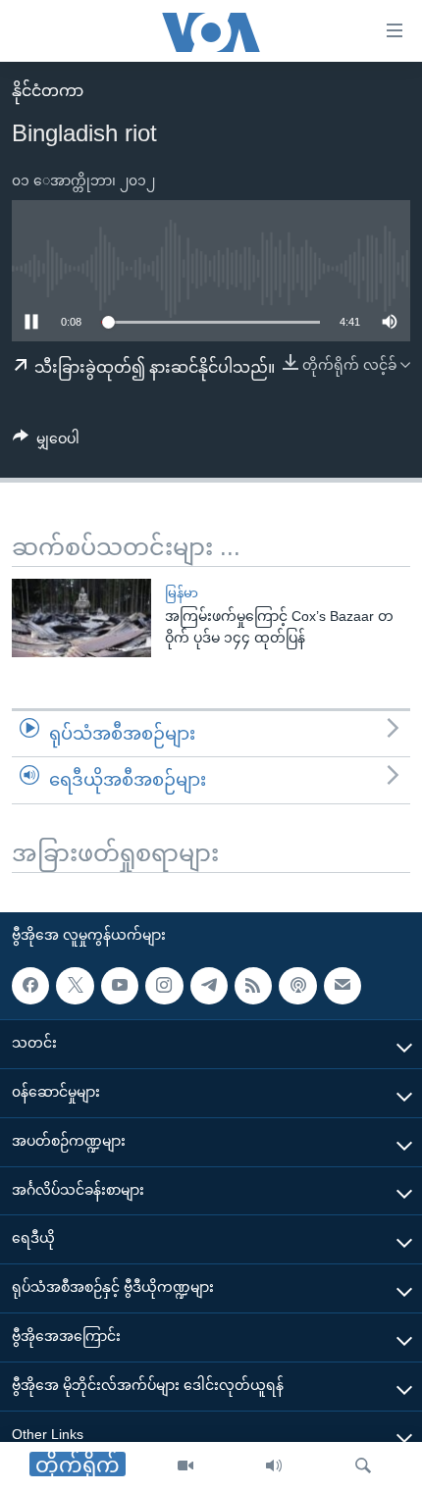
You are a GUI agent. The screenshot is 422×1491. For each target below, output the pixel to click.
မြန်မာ (181, 593)
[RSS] (253, 985)
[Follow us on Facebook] (30, 985)
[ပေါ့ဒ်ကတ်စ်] (297, 985)
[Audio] (273, 1466)
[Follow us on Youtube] (119, 985)
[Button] (46, 442)
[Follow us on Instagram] (164, 985)
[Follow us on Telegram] (209, 985)
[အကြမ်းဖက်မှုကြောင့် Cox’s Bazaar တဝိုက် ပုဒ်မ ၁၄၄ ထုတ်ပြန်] (81, 618)
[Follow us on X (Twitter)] (74, 985)
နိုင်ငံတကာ (47, 90)
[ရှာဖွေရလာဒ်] (363, 1466)
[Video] (185, 1466)
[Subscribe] (342, 985)
